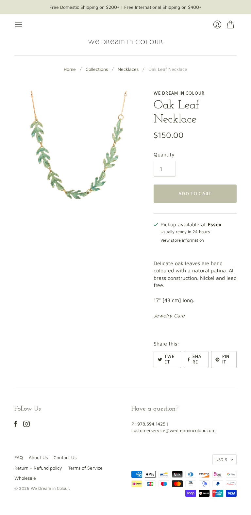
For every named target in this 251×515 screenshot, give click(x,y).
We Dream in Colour (179, 93)
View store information (182, 240)
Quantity (164, 154)
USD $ (221, 459)
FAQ (18, 457)
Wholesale (25, 478)
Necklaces (128, 69)
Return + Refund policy (38, 468)
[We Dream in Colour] (125, 42)
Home (70, 69)
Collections (97, 69)
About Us (38, 457)
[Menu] (18, 24)
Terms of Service (85, 468)
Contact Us (65, 457)
